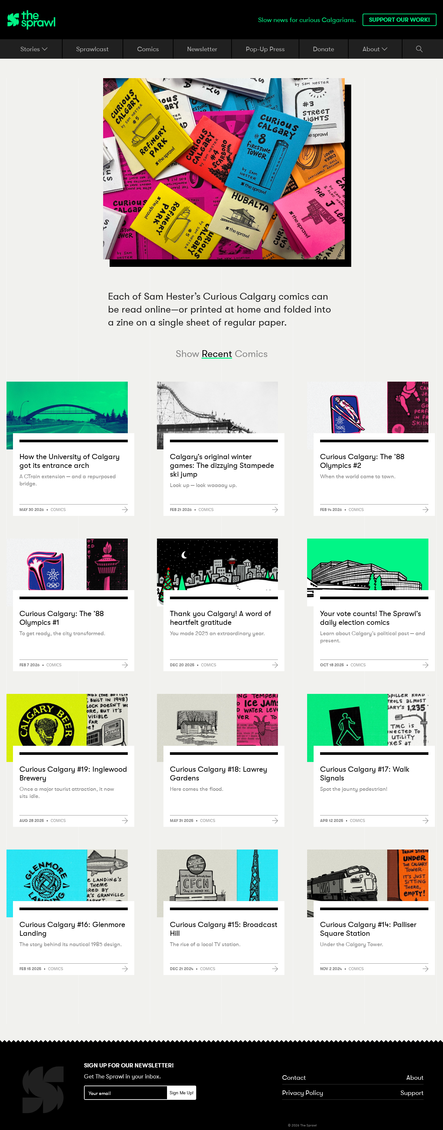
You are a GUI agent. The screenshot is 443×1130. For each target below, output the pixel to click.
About (372, 49)
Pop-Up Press (265, 49)
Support (412, 1093)
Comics (148, 49)
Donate (323, 49)
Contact (294, 1077)
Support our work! (399, 19)
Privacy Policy (302, 1093)
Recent (217, 353)
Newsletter (202, 49)
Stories (31, 49)
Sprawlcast (92, 49)
